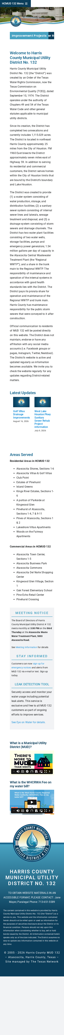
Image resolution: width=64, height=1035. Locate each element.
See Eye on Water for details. (28, 722)
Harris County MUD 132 (43, 952)
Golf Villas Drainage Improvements (21, 414)
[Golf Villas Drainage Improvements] (21, 402)
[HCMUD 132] (32, 824)
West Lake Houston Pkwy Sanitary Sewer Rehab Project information (42, 419)
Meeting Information (26, 647)
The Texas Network (45, 961)
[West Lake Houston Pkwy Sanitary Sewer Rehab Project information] (42, 402)
